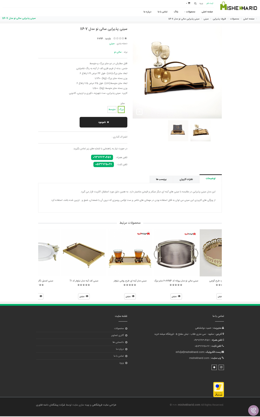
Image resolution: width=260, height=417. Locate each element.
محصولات (190, 12)
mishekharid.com (199, 358)
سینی (112, 44)
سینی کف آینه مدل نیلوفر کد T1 (84, 281)
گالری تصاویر (117, 335)
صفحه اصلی (207, 12)
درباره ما (147, 12)
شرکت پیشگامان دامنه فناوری (50, 405)
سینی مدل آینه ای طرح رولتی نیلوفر (130, 281)
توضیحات (210, 178)
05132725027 (103, 164)
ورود (121, 363)
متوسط (111, 109)
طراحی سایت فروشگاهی (103, 405)
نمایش (174, 296)
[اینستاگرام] (221, 367)
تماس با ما (162, 12)
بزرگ (121, 109)
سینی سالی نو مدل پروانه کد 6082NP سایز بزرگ (176, 281)
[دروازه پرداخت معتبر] (218, 390)
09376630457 (102, 157)
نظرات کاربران (186, 179)
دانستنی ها (118, 342)
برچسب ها (161, 179)
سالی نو (118, 52)
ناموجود (102, 122)
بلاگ (176, 12)
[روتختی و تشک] (238, 7)
